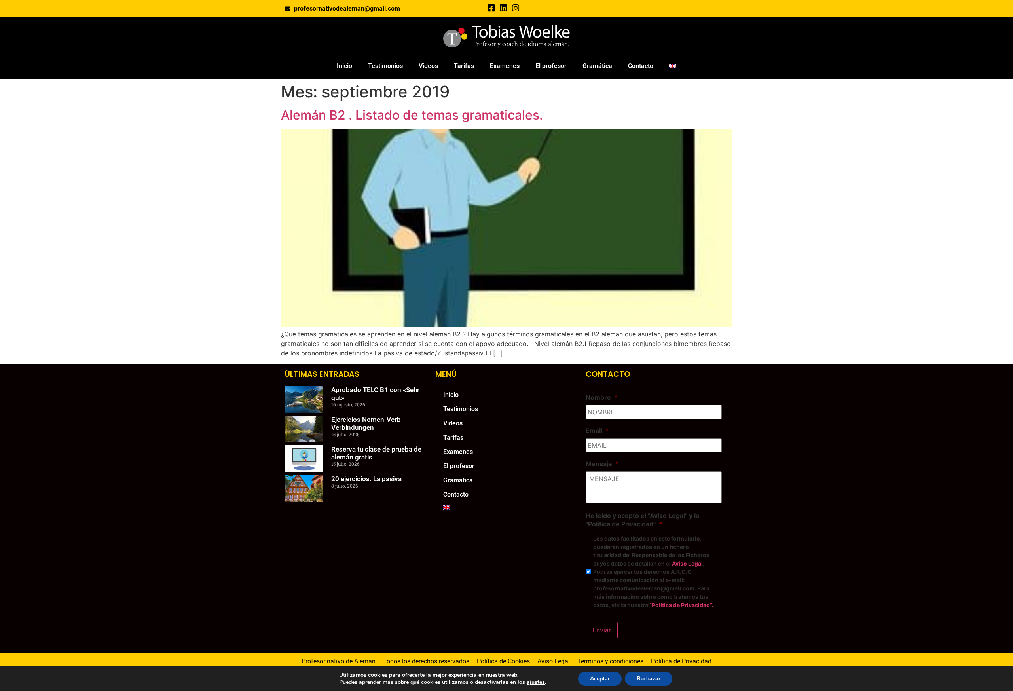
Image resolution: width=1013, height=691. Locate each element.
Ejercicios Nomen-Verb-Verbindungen (367, 423)
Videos (428, 66)
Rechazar (648, 678)
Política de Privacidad (681, 661)
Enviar (601, 630)
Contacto (640, 66)
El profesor (551, 66)
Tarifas (464, 66)
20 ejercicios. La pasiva (366, 479)
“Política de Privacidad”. (681, 605)
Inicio (344, 66)
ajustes (536, 682)
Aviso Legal (687, 563)
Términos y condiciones (610, 661)
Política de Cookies (503, 661)
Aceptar (600, 678)
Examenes (505, 66)
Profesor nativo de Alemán (339, 661)
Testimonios (385, 66)
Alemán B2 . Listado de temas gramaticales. (412, 115)
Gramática (597, 66)
